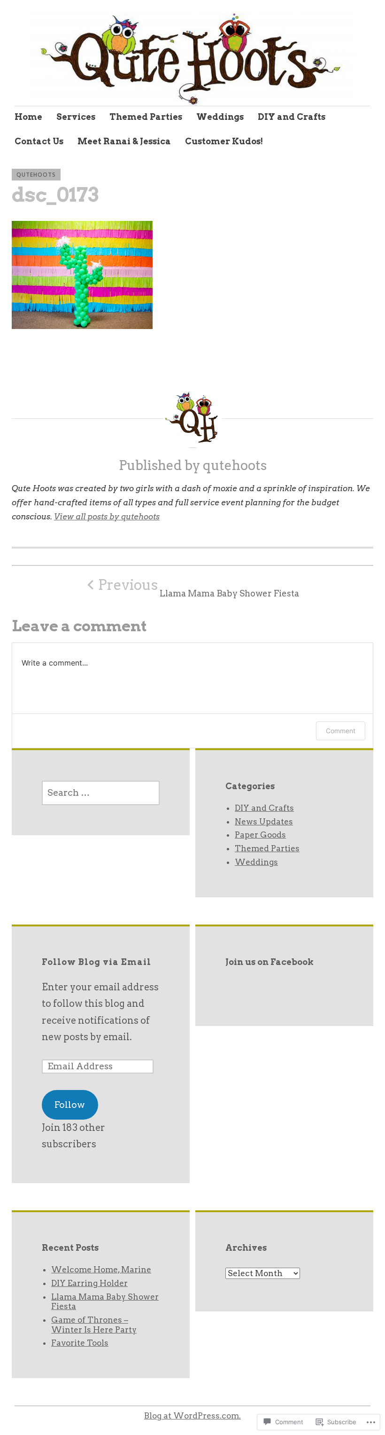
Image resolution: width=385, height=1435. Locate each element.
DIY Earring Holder (89, 1283)
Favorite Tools (79, 1343)
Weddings (220, 117)
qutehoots (36, 175)
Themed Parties (145, 117)
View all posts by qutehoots (107, 516)
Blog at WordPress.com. (192, 1415)
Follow (69, 1104)
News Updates (264, 821)
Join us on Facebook (269, 962)
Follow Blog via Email (96, 962)
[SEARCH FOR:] (101, 793)
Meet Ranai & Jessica (124, 141)
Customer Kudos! (224, 141)
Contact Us (39, 141)
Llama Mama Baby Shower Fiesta (198, 587)
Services (75, 117)
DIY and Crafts (291, 117)
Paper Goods (260, 834)
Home (28, 117)
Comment (340, 731)
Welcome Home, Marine (101, 1269)
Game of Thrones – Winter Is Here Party (94, 1324)
